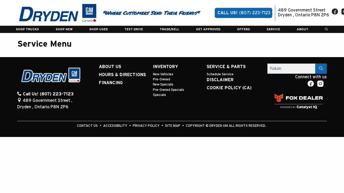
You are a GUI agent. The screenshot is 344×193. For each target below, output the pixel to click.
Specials (159, 95)
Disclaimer (220, 80)
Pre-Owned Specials (168, 90)
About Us (110, 67)
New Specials (163, 84)
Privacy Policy (146, 126)
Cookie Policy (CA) (229, 88)
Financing (111, 83)
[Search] (321, 69)
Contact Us (88, 126)
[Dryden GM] (57, 12)
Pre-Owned (161, 79)
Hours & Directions (122, 75)
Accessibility (115, 126)
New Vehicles (163, 74)
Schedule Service (220, 74)
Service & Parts (226, 67)
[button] (27, 29)
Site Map (173, 126)
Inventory (165, 67)
